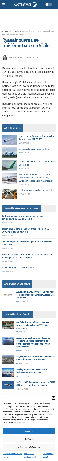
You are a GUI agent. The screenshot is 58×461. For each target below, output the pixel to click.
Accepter (29, 431)
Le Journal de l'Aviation (11, 31)
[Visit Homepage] (25, 4)
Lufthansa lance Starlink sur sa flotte (36, 190)
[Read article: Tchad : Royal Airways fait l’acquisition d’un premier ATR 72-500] (9, 140)
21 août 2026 (24, 153)
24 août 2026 (25, 143)
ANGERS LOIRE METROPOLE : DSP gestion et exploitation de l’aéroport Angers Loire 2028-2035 (35, 295)
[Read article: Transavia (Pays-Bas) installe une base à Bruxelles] (9, 165)
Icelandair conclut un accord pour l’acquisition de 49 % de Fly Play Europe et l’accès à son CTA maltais (35, 177)
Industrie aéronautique (32, 31)
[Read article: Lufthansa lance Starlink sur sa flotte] (9, 194)
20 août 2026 (25, 194)
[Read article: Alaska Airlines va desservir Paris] (9, 152)
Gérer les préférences (29, 447)
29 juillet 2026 (23, 376)
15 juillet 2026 (23, 302)
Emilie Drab (14, 57)
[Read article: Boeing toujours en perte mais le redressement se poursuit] (8, 372)
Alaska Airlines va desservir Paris (34, 149)
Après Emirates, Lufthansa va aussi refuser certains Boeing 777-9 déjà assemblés (32, 325)
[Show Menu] (3, 4)
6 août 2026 (22, 332)
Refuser (29, 439)
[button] (53, 397)
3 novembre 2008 (30, 57)
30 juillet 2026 (23, 350)
